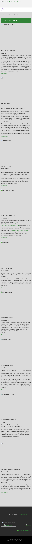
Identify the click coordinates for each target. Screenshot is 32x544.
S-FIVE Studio (21, 540)
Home (4, 15)
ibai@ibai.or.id (24, 514)
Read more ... (4, 73)
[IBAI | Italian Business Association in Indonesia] (14, 1)
